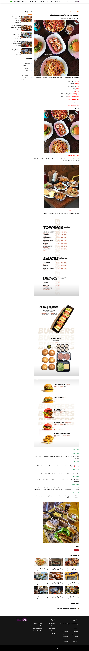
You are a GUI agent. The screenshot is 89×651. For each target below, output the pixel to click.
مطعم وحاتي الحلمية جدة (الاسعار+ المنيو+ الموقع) (73, 597)
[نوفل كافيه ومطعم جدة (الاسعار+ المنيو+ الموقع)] (26, 44)
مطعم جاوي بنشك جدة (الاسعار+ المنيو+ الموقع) (57, 583)
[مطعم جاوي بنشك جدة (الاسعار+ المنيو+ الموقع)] (26, 28)
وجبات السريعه (50, 2)
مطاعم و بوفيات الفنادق (25, 80)
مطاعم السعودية (65, 631)
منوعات (28, 82)
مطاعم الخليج (65, 639)
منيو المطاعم (75, 631)
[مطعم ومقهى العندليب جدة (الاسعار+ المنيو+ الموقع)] (26, 51)
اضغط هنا (62, 96)
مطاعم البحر (42, 2)
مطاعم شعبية (66, 2)
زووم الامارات (75, 639)
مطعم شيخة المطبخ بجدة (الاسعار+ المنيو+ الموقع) (57, 569)
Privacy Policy (37, 648)
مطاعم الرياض (75, 634)
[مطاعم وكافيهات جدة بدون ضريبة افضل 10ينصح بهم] (26, 19)
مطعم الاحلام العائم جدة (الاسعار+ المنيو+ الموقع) (42, 597)
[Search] (11, 2)
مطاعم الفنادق (58, 2)
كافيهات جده (75, 641)
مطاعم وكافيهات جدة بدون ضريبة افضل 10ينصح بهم (73, 569)
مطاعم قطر (66, 641)
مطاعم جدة (65, 636)
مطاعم (76, 550)
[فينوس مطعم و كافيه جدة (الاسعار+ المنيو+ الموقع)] (26, 35)
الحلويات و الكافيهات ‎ (33, 2)
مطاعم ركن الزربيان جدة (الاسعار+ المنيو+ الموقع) (73, 583)
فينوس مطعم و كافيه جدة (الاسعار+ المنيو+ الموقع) (42, 583)
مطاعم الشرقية (65, 634)
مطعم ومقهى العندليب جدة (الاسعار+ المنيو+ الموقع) (57, 597)
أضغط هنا (53, 95)
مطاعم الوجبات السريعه (25, 75)
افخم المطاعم (73, 2)
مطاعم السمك (27, 73)
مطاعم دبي (76, 636)
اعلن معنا (31, 648)
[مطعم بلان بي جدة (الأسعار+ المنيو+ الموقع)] (56, 48)
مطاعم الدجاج (25, 2)
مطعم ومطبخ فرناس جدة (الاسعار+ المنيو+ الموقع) (42, 569)
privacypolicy (17, 2)
